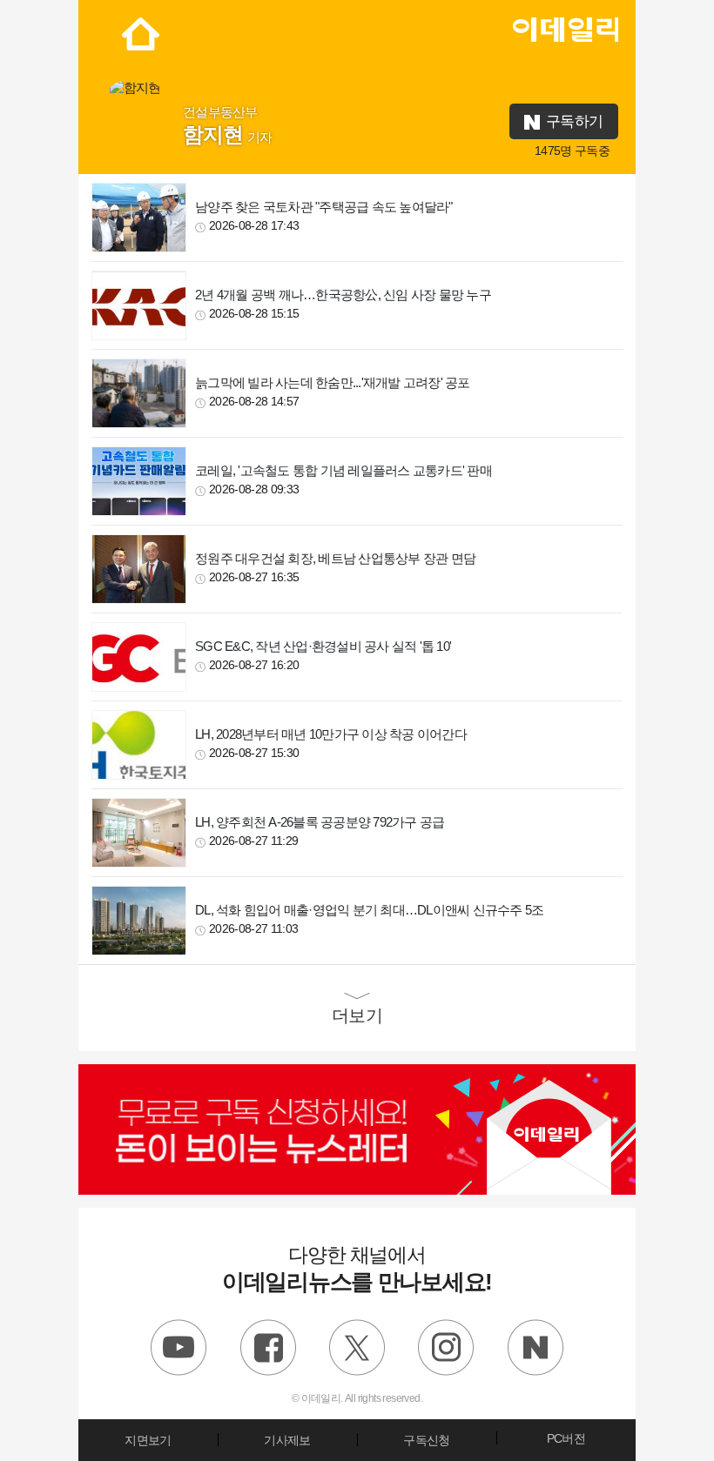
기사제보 (287, 1440)
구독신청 (426, 1440)
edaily (565, 25)
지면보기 (148, 1440)
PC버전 (566, 1438)
